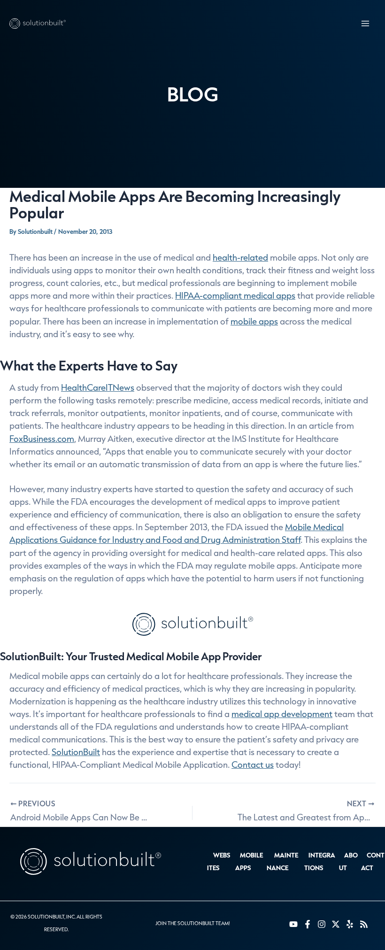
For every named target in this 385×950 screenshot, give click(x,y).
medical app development (281, 713)
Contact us (252, 764)
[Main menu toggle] (365, 23)
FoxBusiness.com (41, 438)
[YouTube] (293, 924)
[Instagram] (321, 924)
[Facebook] (307, 924)
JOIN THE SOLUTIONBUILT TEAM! (192, 923)
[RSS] (364, 924)
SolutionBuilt (76, 751)
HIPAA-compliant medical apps (235, 295)
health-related (240, 257)
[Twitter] (335, 924)
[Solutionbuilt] (37, 23)
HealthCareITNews (97, 387)
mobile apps (254, 321)
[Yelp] (350, 924)
